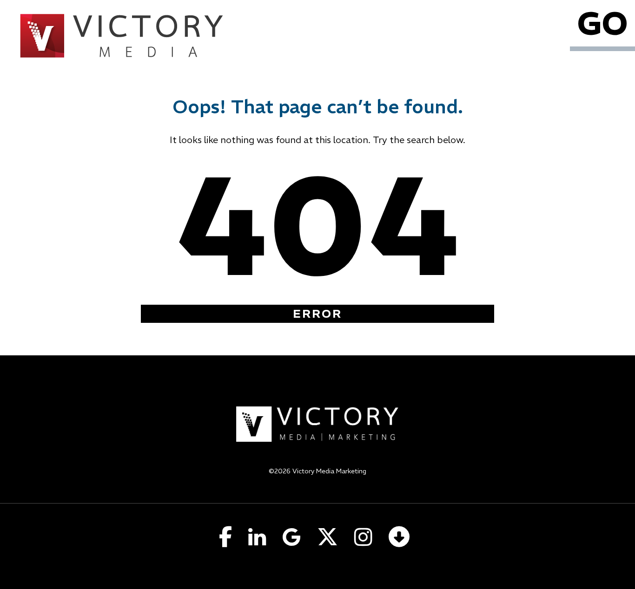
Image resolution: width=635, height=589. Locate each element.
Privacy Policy (317, 483)
